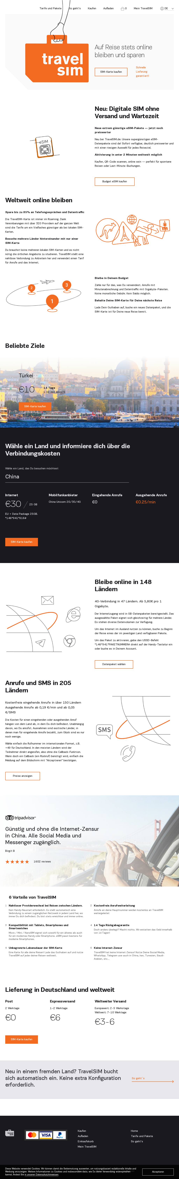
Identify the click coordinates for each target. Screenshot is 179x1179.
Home (134, 1131)
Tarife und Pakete (51, 8)
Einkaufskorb (86, 1141)
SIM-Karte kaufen (111, 72)
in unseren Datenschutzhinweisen (41, 1175)
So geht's (75, 8)
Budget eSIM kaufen (114, 181)
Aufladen (108, 8)
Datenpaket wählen (114, 664)
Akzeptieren (158, 1172)
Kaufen (92, 8)
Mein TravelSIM (87, 1146)
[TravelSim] (9, 1133)
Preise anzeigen (22, 776)
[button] (6, 388)
